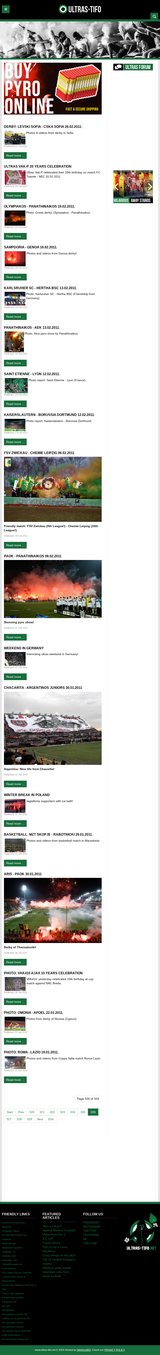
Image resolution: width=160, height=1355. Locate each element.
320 (31, 1112)
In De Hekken (9, 1268)
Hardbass (48, 1251)
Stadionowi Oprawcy (12, 1247)
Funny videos (51, 1242)
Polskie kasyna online (13, 1297)
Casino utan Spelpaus (13, 1293)
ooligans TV (8, 1251)
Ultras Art (6, 1227)
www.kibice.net (9, 1260)
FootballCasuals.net (12, 1264)
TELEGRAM (91, 1235)
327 (8, 1119)
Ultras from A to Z (53, 1234)
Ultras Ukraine (9, 1243)
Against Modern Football (58, 1230)
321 (42, 1112)
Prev (21, 1112)
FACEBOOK (91, 1222)
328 (19, 1119)
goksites (6, 1306)
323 (62, 1112)
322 (52, 1112)
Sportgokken (8, 1310)
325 (82, 1112)
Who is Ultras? (52, 1226)
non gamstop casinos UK (14, 1314)
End (51, 1119)
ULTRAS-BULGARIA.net (14, 1235)
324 (72, 1112)
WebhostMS (84, 1350)
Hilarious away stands (56, 1267)
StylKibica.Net (9, 1256)
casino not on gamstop (13, 1222)
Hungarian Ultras (10, 1231)
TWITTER (89, 1230)
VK (85, 1239)
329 (29, 1119)
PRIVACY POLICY (114, 1350)
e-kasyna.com (9, 1301)
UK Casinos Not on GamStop (16, 1272)
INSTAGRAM (91, 1226)
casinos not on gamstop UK (16, 1318)
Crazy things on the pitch (58, 1255)
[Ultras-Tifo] (80, 8)
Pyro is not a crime (54, 1247)
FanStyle (6, 1239)
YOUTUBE (90, 1243)
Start (10, 1112)
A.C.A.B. (48, 1238)
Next (40, 1119)
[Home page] (141, 1230)
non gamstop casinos (13, 1322)
